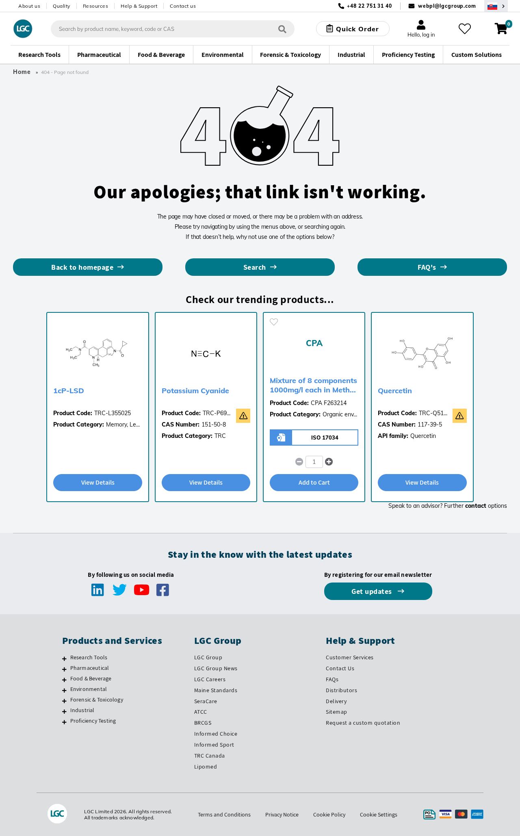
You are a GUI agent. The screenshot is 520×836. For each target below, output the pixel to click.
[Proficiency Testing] (64, 722)
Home (22, 72)
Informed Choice (216, 733)
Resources (95, 6)
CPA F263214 (329, 403)
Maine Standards (216, 690)
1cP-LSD (68, 390)
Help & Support (139, 6)
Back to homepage (82, 267)
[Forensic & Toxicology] (64, 700)
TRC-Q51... (433, 413)
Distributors (341, 690)
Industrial (82, 710)
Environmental (88, 689)
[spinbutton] (314, 462)
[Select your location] (496, 6)
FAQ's (427, 267)
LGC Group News (216, 668)
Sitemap (336, 711)
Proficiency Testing (93, 720)
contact (475, 505)
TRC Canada (209, 755)
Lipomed (205, 766)
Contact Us (340, 668)
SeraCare (205, 701)
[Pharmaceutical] (64, 669)
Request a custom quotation (363, 722)
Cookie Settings (378, 814)
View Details (98, 482)
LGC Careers (210, 679)
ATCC (200, 711)
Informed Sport (214, 744)
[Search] (282, 29)
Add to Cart (314, 482)
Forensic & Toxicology (96, 699)
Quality (61, 6)
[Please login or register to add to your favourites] (274, 322)
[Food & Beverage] (64, 679)
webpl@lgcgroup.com (447, 6)
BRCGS (203, 722)
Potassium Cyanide (195, 390)
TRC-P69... (216, 413)
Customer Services (350, 657)
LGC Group (208, 657)
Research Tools (89, 657)
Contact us (183, 6)
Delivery (336, 701)
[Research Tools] (64, 658)
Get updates (372, 591)
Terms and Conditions (224, 814)
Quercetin (395, 390)
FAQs (332, 679)
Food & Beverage (91, 678)
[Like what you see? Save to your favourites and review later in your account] (465, 29)
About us (29, 6)
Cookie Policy (329, 814)
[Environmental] (64, 690)
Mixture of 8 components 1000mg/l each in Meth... (313, 385)
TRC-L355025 (112, 413)
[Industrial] (64, 711)
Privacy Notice (282, 814)
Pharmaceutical (89, 667)
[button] (329, 462)
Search (254, 267)
